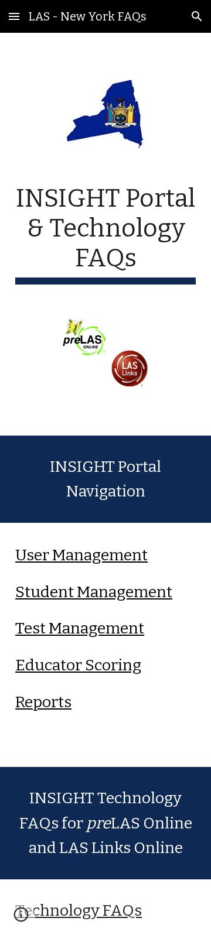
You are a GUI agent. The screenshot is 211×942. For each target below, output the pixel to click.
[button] (14, 16)
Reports (43, 702)
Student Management (93, 592)
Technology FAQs (78, 910)
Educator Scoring (78, 665)
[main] (105, 234)
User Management (81, 555)
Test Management (79, 628)
